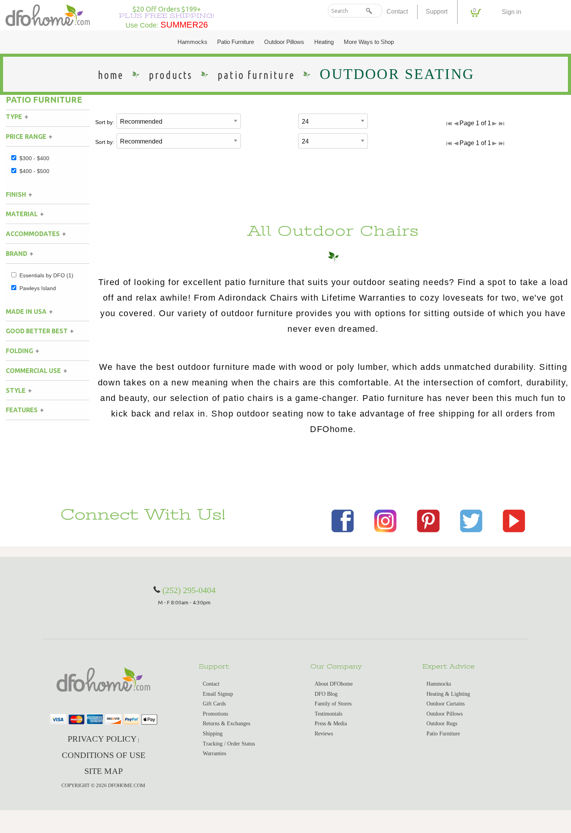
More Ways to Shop (369, 42)
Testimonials (328, 714)
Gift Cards (214, 704)
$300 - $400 (34, 158)
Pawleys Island (37, 288)
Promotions (215, 714)
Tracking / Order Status (229, 744)
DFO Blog (326, 694)
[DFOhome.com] (47, 14)
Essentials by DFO (46, 275)
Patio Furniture (235, 42)
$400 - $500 (34, 171)
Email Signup (218, 694)
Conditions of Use (103, 755)
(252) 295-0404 (189, 590)
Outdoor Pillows (284, 42)
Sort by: (104, 122)
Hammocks (192, 42)
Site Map (103, 771)
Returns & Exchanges (226, 723)
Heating (324, 42)
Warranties (214, 753)
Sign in (511, 12)
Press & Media (331, 723)
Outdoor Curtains (446, 704)
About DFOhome (334, 684)
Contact (397, 11)
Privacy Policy (102, 739)
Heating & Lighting (448, 694)
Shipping (213, 734)
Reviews (324, 734)
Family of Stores (333, 704)
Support (436, 11)
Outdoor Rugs (442, 723)
